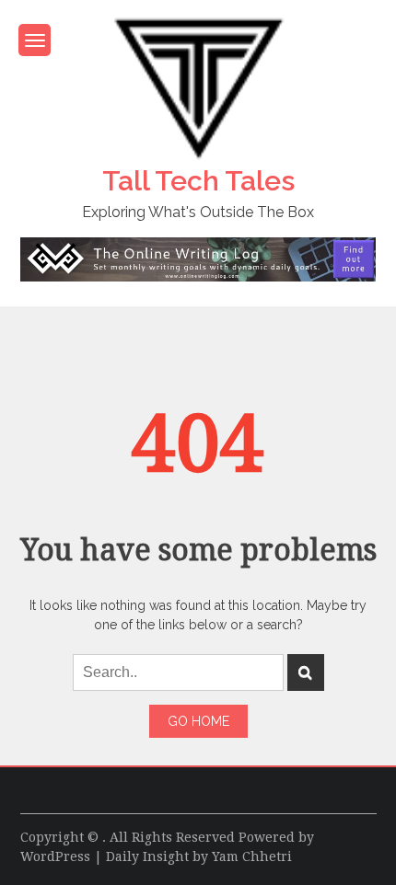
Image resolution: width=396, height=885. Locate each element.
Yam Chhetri (252, 856)
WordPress (55, 856)
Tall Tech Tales (198, 181)
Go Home (198, 721)
